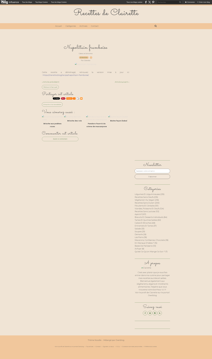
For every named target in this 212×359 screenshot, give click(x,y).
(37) (146, 226)
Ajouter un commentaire (60, 139)
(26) (140, 234)
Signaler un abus (108, 346)
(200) (147, 203)
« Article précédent (50, 82)
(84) (151, 217)
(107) (140, 214)
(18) (141, 237)
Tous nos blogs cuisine (134, 2)
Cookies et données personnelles (132, 346)
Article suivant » (122, 82)
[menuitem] (58, 26)
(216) (147, 200)
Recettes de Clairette (106, 13)
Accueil (58, 26)
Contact (94, 26)
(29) (140, 232)
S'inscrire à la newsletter (52, 104)
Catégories (71, 26)
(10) (145, 246)
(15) (146, 243)
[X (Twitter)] (149, 2)
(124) (149, 209)
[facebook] (146, 2)
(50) (148, 220)
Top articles (89, 346)
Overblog (120, 340)
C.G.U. (118, 346)
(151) (146, 206)
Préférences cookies (151, 346)
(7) (151, 252)
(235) (149, 194)
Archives (83, 26)
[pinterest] (153, 2)
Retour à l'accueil (50, 87)
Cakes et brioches (86, 53)
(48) (145, 223)
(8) (139, 249)
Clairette (153, 293)
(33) (139, 229)
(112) (147, 211)
